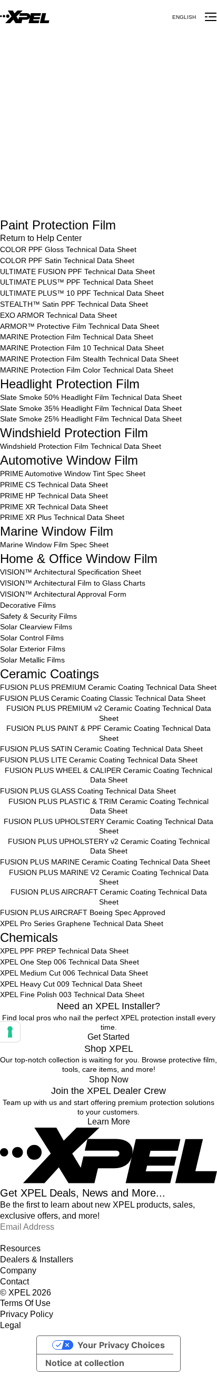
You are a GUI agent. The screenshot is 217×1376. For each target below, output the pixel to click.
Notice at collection (84, 1363)
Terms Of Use (25, 1303)
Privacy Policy (26, 1314)
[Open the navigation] (210, 17)
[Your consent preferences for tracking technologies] (10, 1032)
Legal (10, 1325)
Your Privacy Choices (121, 1345)
